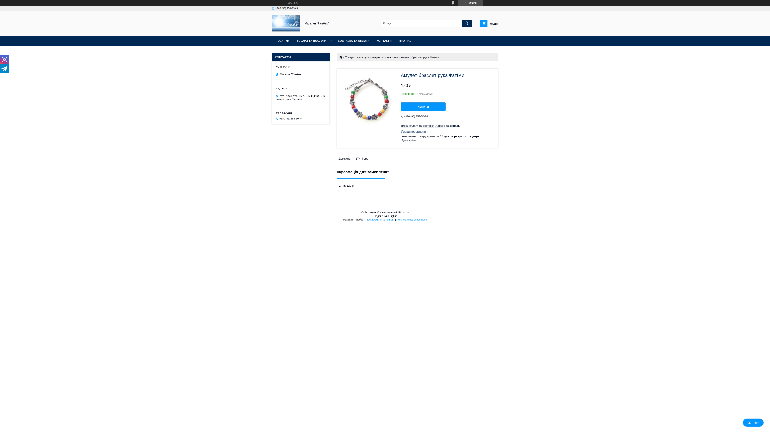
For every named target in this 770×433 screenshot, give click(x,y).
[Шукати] (467, 23)
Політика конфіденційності (411, 219)
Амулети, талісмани (385, 57)
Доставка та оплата (353, 40)
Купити (423, 106)
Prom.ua (404, 212)
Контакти (384, 40)
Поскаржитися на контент (380, 219)
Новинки (282, 40)
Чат (756, 422)
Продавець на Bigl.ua (385, 216)
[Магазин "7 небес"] (286, 30)
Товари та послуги (311, 40)
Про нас (405, 40)
